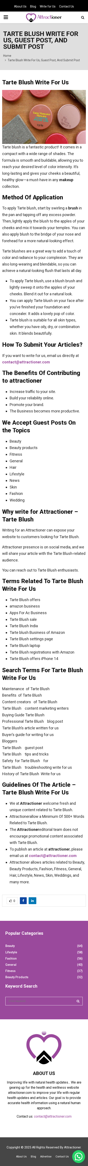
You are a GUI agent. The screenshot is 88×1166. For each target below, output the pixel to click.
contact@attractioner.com (26, 362)
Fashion (11, 958)
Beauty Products (16, 977)
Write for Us (48, 6)
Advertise (45, 1156)
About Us (20, 6)
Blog (33, 6)
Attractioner (72, 1147)
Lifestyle (11, 952)
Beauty (10, 946)
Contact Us (66, 6)
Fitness (10, 971)
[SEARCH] (78, 1001)
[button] (78, 1156)
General (10, 964)
